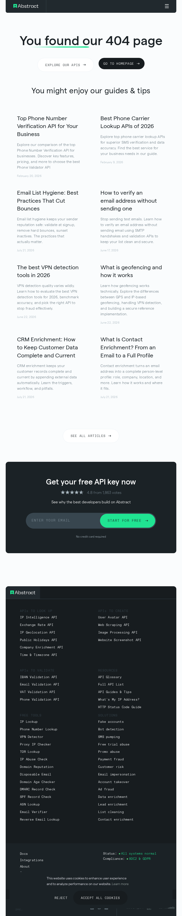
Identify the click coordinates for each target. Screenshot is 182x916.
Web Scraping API (114, 625)
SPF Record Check (35, 797)
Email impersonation (117, 775)
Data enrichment (113, 797)
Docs (24, 854)
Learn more (120, 884)
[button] (166, 6)
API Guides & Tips (115, 692)
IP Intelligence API (38, 618)
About (25, 867)
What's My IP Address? (118, 700)
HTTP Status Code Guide (119, 707)
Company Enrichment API (41, 648)
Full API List (111, 685)
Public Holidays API (38, 640)
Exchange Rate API (36, 625)
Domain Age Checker (37, 782)
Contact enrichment (115, 820)
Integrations (31, 860)
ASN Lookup (30, 805)
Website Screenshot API (119, 640)
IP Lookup (29, 722)
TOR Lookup (30, 752)
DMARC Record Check (37, 790)
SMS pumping (109, 737)
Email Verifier (33, 812)
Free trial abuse (114, 745)
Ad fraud (106, 790)
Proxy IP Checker (35, 745)
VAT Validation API (37, 692)
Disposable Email (35, 775)
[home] (26, 6)
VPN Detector (32, 737)
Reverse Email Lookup (39, 820)
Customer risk (111, 767)
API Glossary (110, 677)
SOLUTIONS (108, 715)
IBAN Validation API (38, 677)
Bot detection (111, 730)
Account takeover (114, 782)
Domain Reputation (36, 767)
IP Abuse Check (33, 760)
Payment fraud (111, 760)
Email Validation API (39, 685)
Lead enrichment (113, 805)
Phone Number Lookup (38, 730)
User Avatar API (113, 618)
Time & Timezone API (38, 655)
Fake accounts (111, 722)
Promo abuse (109, 752)
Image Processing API (117, 633)
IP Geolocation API (37, 633)
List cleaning (111, 812)
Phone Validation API (39, 700)
